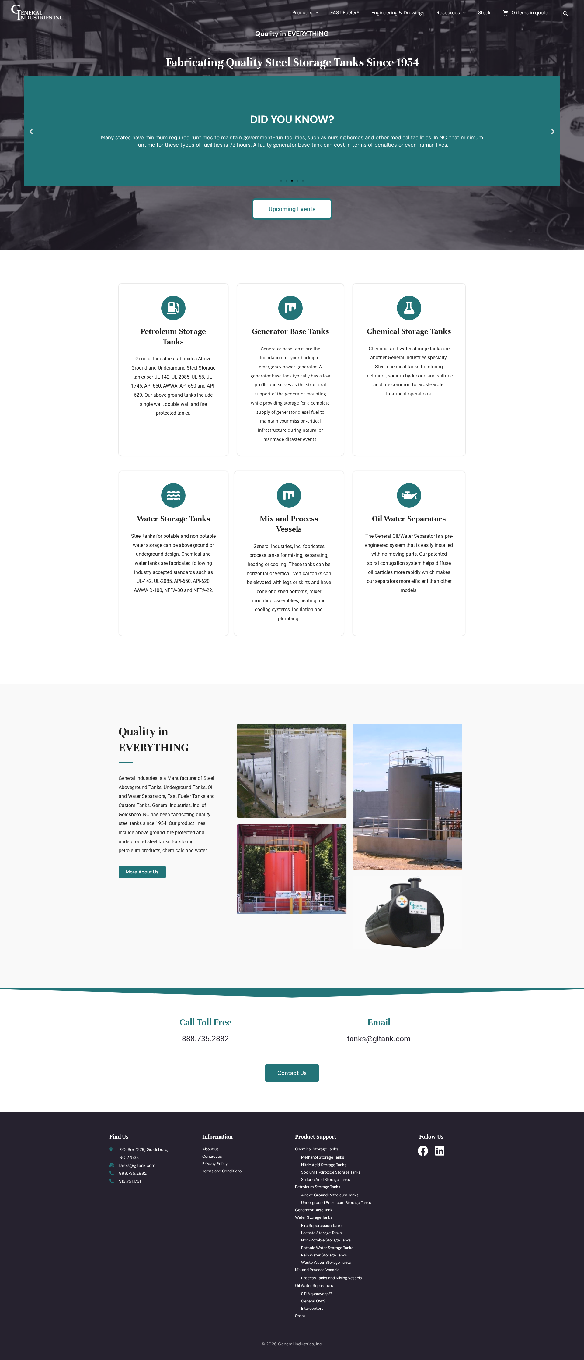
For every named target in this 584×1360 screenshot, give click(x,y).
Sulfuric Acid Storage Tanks (325, 1179)
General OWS (313, 1301)
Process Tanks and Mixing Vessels (331, 1277)
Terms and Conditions (222, 1171)
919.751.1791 (130, 1181)
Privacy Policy (215, 1163)
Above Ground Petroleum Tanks (330, 1195)
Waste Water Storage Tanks (326, 1262)
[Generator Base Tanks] (290, 308)
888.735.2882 (205, 1038)
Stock (484, 12)
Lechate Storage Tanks (321, 1232)
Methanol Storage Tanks (322, 1157)
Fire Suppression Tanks (322, 1225)
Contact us (212, 1156)
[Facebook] (423, 1151)
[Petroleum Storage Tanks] (173, 308)
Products (302, 12)
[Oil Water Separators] (409, 495)
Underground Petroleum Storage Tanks (336, 1202)
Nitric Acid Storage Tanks (323, 1164)
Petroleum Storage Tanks (173, 336)
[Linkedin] (439, 1151)
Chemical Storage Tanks (409, 331)
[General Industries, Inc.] (37, 12)
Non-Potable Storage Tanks (326, 1240)
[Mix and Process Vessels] (289, 495)
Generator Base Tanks (290, 331)
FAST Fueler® (344, 12)
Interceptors (312, 1308)
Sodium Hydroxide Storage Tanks (331, 1172)
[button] (315, 12)
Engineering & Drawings (397, 12)
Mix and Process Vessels (289, 524)
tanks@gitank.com (379, 1038)
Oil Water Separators (409, 519)
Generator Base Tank (313, 1210)
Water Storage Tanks (173, 519)
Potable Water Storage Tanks (327, 1247)
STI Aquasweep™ (316, 1293)
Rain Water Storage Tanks (324, 1255)
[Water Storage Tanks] (173, 495)
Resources (448, 12)
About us (210, 1149)
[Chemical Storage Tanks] (409, 308)
